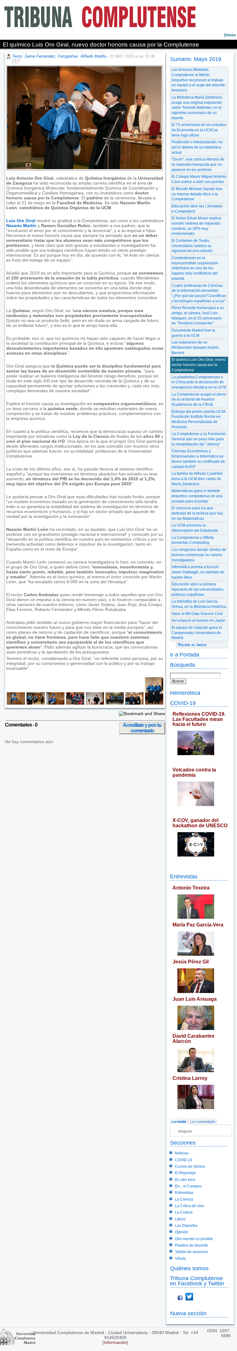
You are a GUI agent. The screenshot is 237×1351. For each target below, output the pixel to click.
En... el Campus (188, 1186)
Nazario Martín (21, 225)
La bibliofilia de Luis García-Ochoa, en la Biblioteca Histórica (199, 604)
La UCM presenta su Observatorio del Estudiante (195, 528)
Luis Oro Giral (20, 220)
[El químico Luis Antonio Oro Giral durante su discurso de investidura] (15, 703)
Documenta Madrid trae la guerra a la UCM (193, 333)
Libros (180, 1219)
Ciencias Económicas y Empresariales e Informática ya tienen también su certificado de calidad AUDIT (198, 459)
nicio (230, 34)
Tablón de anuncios (191, 1252)
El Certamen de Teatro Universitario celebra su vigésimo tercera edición (192, 245)
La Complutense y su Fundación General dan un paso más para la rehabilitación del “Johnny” (199, 439)
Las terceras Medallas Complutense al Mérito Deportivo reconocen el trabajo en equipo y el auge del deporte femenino (198, 79)
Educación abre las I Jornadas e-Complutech (197, 209)
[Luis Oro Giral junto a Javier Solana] (133, 703)
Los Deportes (186, 1225)
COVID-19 (183, 703)
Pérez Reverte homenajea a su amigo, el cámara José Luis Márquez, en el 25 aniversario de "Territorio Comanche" (198, 315)
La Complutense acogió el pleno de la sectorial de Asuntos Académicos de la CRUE (199, 399)
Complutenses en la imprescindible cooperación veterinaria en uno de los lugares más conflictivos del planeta (195, 268)
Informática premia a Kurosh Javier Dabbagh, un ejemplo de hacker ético (198, 572)
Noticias (182, 1153)
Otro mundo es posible (194, 1239)
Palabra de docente (191, 1245)
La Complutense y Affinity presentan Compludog (193, 540)
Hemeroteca (185, 693)
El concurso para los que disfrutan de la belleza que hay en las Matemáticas (197, 513)
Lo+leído (179, 1122)
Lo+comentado (202, 1122)
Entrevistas (184, 876)
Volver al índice (192, 644)
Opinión (181, 1232)
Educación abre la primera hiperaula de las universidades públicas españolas (197, 589)
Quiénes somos (189, 1268)
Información (115, 1342)
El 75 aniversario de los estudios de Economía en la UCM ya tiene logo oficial (199, 130)
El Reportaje (185, 1173)
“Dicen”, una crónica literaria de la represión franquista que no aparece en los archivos (198, 164)
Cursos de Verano (190, 1166)
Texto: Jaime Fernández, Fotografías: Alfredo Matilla (59, 56)
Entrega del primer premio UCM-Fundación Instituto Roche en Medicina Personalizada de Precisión (199, 419)
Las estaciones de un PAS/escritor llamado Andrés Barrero (195, 347)
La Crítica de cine (189, 1206)
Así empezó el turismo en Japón (198, 620)
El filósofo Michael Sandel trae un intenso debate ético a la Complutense (197, 194)
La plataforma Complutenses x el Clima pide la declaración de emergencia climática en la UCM (199, 382)
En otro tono (185, 1180)
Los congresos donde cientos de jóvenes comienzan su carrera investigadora (199, 554)
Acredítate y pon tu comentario (142, 727)
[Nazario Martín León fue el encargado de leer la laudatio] (54, 703)
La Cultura (184, 1212)
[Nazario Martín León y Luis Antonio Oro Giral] (153, 703)
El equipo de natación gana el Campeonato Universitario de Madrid (197, 632)
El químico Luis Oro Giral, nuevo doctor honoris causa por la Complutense (199, 364)
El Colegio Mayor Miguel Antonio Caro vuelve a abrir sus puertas (199, 179)
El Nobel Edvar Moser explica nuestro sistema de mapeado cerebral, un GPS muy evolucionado (196, 226)
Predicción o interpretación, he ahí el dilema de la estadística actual (197, 147)
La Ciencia (184, 1199)
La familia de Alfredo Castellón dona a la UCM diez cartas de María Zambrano (197, 478)
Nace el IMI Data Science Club (197, 614)
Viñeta (180, 1258)
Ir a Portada (184, 654)
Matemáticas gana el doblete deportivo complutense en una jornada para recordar (197, 496)
